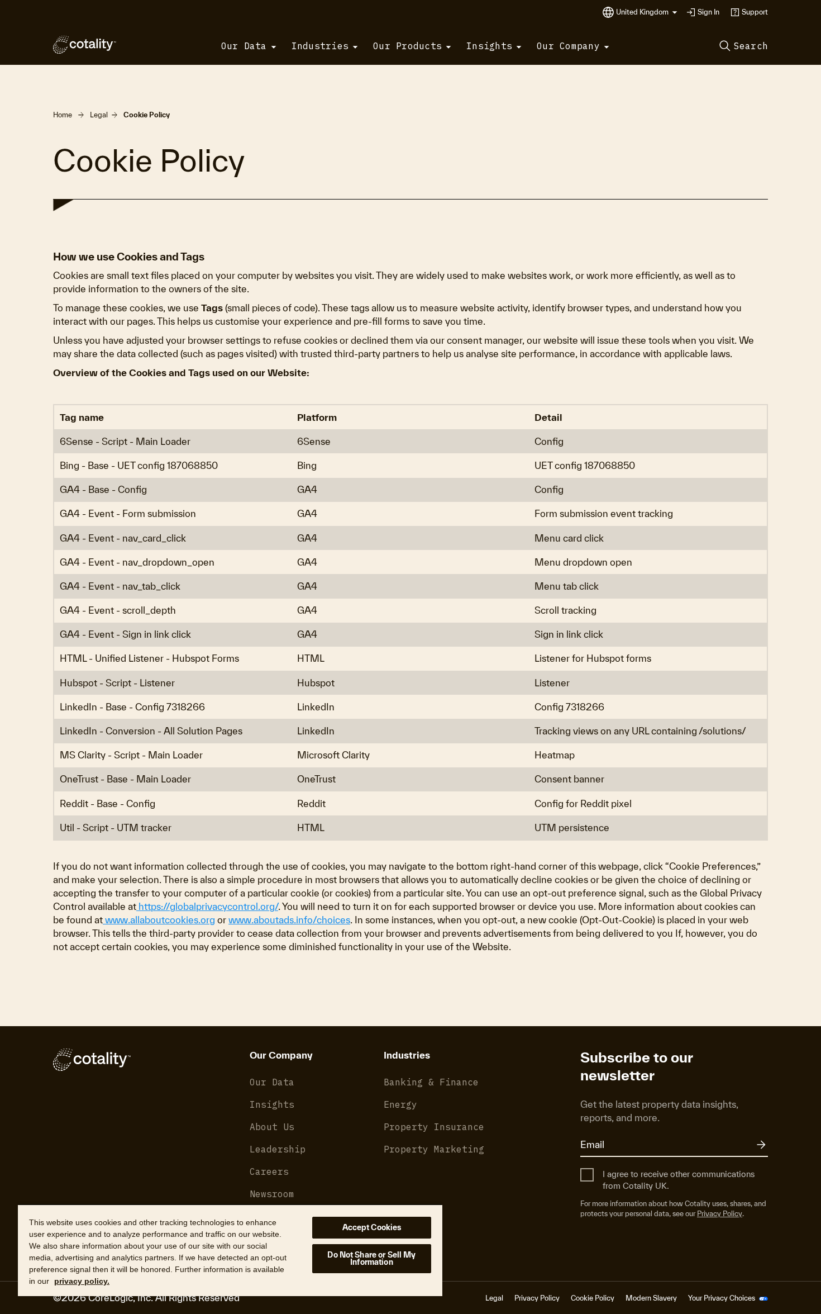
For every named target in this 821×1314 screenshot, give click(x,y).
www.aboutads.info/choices (289, 919)
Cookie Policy (592, 1298)
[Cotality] (84, 45)
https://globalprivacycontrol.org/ (207, 906)
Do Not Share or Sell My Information (371, 1258)
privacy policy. (81, 1281)
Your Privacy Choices (722, 1298)
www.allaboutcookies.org (159, 919)
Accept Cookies (372, 1227)
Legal (99, 115)
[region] (230, 1250)
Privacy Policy (719, 1213)
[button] (646, 12)
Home (62, 115)
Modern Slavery (651, 1298)
